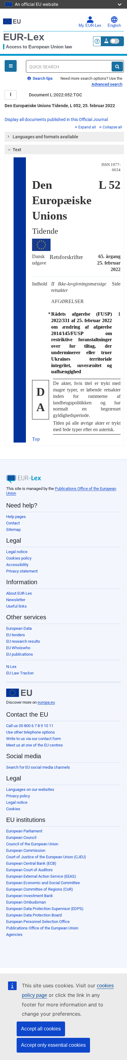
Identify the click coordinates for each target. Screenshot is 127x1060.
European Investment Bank (29, 895)
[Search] (117, 66)
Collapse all (112, 127)
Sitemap (13, 529)
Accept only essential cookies (53, 1045)
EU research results (23, 641)
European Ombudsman (26, 902)
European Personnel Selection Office (38, 921)
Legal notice (16, 551)
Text (17, 149)
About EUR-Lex (19, 593)
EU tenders (15, 635)
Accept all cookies (41, 1028)
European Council (21, 837)
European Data (19, 628)
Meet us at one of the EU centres (34, 745)
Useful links (16, 606)
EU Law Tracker (20, 673)
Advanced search (107, 84)
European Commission (25, 850)
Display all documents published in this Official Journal (56, 119)
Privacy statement (22, 571)
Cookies (13, 809)
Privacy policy (18, 796)
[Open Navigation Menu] (11, 66)
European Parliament (24, 831)
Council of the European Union (32, 844)
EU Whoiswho (18, 647)
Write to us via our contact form (33, 738)
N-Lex (11, 666)
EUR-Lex (23, 36)
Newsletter (15, 599)
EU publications (19, 654)
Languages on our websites (30, 789)
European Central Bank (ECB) (31, 863)
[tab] (64, 136)
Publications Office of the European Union (42, 928)
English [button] (114, 25)
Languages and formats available (45, 136)
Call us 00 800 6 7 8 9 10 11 (29, 725)
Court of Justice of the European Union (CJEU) (46, 857)
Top (36, 439)
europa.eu (46, 702)
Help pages (16, 516)
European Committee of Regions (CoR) (39, 889)
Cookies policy (18, 558)
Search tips (42, 78)
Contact (13, 523)
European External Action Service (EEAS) (41, 876)
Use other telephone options (30, 732)
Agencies (14, 934)
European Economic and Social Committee (43, 882)
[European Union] (19, 693)
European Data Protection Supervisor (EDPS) (45, 908)
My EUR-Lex (90, 25)
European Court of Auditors (29, 870)
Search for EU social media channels (38, 767)
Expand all (87, 127)
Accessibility (17, 564)
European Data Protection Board (34, 915)
